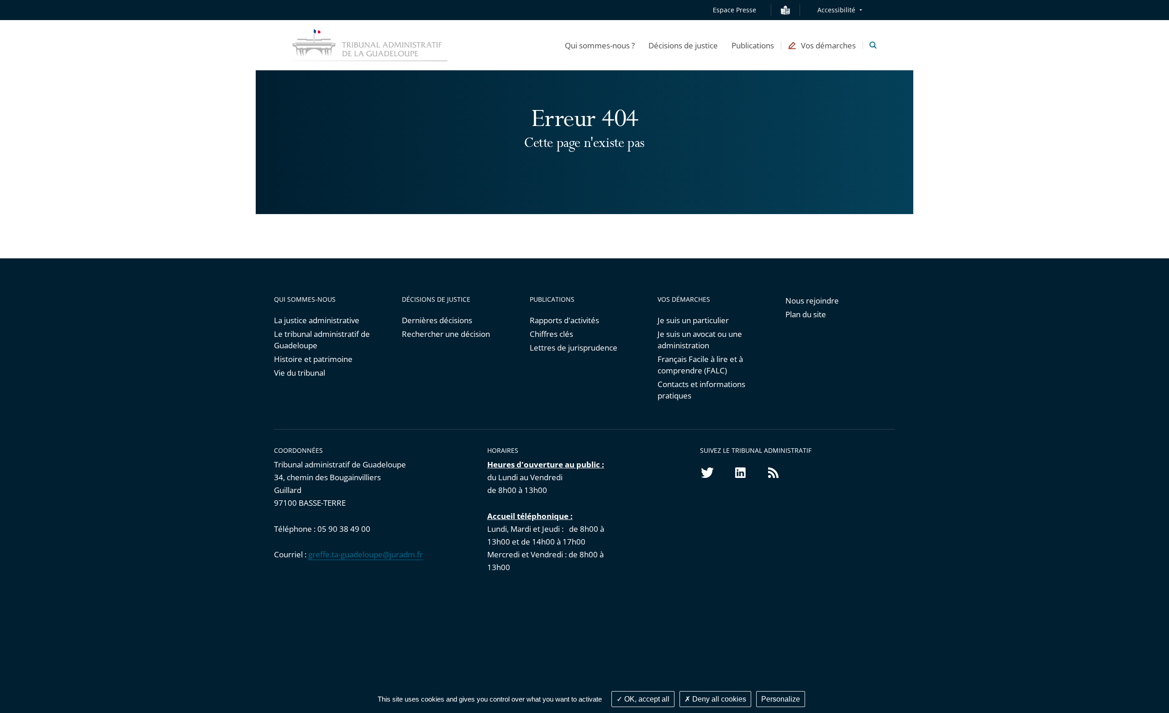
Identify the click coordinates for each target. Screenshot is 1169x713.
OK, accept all (645, 699)
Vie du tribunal (299, 372)
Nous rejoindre (812, 300)
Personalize (780, 699)
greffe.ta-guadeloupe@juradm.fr (365, 554)
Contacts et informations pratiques (701, 390)
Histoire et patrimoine (313, 359)
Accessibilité (836, 9)
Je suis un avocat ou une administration (700, 340)
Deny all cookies (718, 699)
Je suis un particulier (693, 320)
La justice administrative (316, 320)
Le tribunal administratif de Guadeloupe (322, 340)
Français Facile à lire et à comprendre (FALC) (700, 365)
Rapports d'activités (564, 320)
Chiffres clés (551, 334)
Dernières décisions (437, 320)
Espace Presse (734, 9)
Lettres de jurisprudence (573, 347)
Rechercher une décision (446, 334)
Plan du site (805, 314)
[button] (600, 45)
